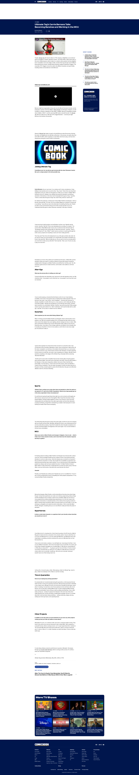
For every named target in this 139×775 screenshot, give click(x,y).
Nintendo (71, 754)
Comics (50, 1)
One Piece (84, 761)
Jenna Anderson (39, 30)
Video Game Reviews (74, 753)
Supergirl (48, 754)
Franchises (96, 749)
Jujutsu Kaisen (84, 756)
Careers (71, 769)
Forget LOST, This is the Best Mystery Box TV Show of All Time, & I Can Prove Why (77, 714)
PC (70, 759)
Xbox (71, 756)
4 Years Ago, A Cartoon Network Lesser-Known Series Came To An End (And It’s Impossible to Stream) (92, 56)
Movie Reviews (49, 753)
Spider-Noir (60, 754)
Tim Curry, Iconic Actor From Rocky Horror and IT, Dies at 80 (91, 83)
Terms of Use (91, 108)
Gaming (61, 1)
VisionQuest (60, 763)
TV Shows (55, 710)
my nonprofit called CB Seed (45, 649)
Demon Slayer (84, 754)
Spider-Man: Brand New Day (52, 756)
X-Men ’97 (60, 756)
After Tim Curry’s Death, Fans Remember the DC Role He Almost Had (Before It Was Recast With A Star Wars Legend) (53, 674)
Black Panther (57, 109)
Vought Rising (60, 761)
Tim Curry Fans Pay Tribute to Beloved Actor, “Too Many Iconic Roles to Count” (92, 77)
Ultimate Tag (42, 58)
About (65, 769)
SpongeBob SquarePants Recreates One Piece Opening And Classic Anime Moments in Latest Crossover (43, 714)
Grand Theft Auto (97, 759)
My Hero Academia (85, 759)
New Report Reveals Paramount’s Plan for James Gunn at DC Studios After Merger (92, 63)
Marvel (36, 754)
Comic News (37, 751)
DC (35, 756)
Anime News (84, 751)
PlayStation (72, 758)
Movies (54, 1)
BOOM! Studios (37, 761)
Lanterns (59, 759)
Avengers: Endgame (38, 663)
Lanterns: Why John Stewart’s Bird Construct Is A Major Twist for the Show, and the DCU (95, 731)
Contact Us (53, 769)
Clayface (48, 758)
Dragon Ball (84, 753)
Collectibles (70, 1)
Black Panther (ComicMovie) (46, 663)
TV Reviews (60, 753)
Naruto (83, 758)
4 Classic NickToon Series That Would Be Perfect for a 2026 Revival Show (95, 714)
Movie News (49, 751)
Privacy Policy (91, 109)
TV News (60, 751)
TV (57, 1)
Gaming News (72, 751)
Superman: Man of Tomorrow (52, 763)
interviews (54, 663)
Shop (59, 766)
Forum (76, 1)
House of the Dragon (62, 758)
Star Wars (95, 754)
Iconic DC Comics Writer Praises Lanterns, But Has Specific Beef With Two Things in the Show (77, 731)
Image (36, 758)
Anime (65, 1)
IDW (35, 759)
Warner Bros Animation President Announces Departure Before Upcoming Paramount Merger (60, 714)
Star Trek (95, 756)
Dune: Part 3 (49, 759)
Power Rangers (96, 758)
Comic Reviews (37, 753)
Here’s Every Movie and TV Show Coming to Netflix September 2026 (59, 731)
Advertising (60, 769)
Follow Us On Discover (41, 666)
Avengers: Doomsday (50, 761)
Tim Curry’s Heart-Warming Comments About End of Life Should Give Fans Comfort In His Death (92, 71)
